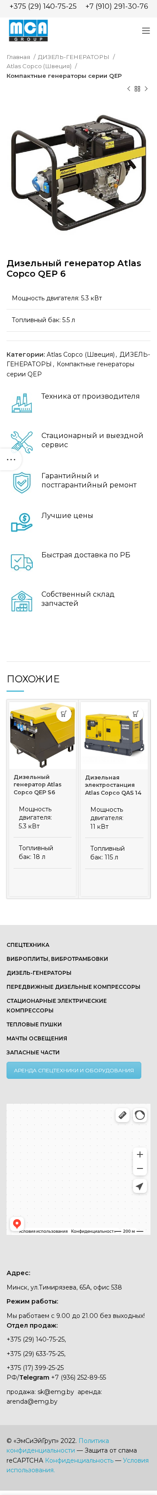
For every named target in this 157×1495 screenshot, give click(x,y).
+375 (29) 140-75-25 (43, 6)
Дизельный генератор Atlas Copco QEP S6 (37, 785)
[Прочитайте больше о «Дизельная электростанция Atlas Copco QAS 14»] (135, 714)
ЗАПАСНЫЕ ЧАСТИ (33, 1052)
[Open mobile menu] (146, 30)
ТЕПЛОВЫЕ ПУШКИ (34, 1024)
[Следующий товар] (146, 89)
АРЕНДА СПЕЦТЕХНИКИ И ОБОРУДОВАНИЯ (74, 1070)
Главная (19, 56)
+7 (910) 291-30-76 (116, 6)
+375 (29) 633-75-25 (35, 1354)
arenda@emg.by (32, 1401)
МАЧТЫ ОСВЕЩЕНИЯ (37, 1038)
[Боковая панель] (11, 459)
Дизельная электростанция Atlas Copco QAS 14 (113, 785)
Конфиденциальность (79, 1460)
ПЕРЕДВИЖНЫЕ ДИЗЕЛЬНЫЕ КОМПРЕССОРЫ (73, 987)
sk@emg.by (56, 1392)
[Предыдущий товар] (128, 89)
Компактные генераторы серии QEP (64, 75)
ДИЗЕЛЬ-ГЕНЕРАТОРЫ (74, 56)
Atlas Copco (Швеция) (40, 66)
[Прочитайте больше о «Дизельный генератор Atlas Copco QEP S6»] (64, 714)
